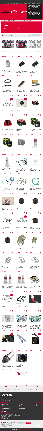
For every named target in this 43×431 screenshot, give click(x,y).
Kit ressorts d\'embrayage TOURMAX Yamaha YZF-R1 (21, 306)
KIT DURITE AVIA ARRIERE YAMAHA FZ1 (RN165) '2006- (21, 267)
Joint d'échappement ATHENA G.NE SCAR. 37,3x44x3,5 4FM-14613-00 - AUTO (21, 190)
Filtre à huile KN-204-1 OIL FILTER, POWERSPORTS (21, 149)
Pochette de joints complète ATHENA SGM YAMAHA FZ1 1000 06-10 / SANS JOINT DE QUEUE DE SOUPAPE (35, 327)
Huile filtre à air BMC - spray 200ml (7, 169)
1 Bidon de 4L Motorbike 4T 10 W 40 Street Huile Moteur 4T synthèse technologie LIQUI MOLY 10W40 (7, 52)
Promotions (21, 404)
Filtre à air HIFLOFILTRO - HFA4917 (21, 130)
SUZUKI (37, 405)
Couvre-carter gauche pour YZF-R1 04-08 (21, 110)
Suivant (23, 374)
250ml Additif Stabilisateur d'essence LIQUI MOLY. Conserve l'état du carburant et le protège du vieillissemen (35, 53)
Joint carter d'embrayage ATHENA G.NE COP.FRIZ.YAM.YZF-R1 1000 (21, 170)
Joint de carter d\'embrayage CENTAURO (35, 189)
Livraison (4, 405)
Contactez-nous (5, 404)
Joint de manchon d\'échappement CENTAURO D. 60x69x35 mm (7, 209)
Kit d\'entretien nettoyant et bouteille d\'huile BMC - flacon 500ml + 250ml (7, 287)
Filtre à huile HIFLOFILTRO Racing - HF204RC (7, 149)
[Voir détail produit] (26, 154)
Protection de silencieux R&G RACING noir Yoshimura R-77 (20, 365)
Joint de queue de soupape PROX (21, 208)
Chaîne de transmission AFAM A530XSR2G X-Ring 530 (21, 91)
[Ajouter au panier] (12, 56)
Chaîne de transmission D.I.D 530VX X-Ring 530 (34, 91)
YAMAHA (37, 407)
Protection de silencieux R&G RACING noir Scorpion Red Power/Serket (7, 365)
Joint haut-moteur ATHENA (21, 227)
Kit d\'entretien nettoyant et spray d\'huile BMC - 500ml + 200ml (21, 287)
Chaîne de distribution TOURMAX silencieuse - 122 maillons (7, 91)
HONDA (37, 408)
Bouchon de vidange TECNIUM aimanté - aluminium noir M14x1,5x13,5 (34, 72)
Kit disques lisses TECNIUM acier (5, 267)
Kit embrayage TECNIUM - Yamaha (35, 287)
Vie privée (4, 411)
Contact (23, 0)
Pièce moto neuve (22, 408)
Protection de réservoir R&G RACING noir (35, 345)
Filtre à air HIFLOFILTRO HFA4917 (35, 110)
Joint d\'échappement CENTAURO (6, 228)
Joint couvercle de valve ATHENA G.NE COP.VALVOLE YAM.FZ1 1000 (35, 170)
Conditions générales (6, 408)
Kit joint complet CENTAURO (5, 306)
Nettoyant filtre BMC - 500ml (35, 305)
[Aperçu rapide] (11, 56)
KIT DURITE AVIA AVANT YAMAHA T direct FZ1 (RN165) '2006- (35, 267)
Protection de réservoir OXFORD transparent (20, 345)
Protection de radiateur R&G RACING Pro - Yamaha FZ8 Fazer (7, 346)
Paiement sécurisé (5, 407)
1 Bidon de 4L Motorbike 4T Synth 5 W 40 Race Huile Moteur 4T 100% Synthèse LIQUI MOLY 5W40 (21, 52)
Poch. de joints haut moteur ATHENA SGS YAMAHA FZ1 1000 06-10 (21, 326)
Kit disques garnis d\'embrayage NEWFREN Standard (21, 248)
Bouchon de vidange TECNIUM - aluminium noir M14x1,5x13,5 (21, 71)
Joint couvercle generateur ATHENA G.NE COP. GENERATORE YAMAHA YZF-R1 (7, 190)
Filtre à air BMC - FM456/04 (7, 129)
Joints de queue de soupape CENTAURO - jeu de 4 (35, 228)
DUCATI (37, 404)
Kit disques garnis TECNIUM (33, 248)
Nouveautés (21, 405)
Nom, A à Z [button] (34, 35)
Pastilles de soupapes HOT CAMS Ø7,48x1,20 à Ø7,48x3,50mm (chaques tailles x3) (7, 327)
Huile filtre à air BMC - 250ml (34, 149)
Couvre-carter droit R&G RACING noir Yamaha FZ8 (7, 110)
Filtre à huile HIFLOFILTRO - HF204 (35, 130)
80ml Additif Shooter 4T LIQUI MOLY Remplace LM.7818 (6, 71)
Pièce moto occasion (22, 407)
